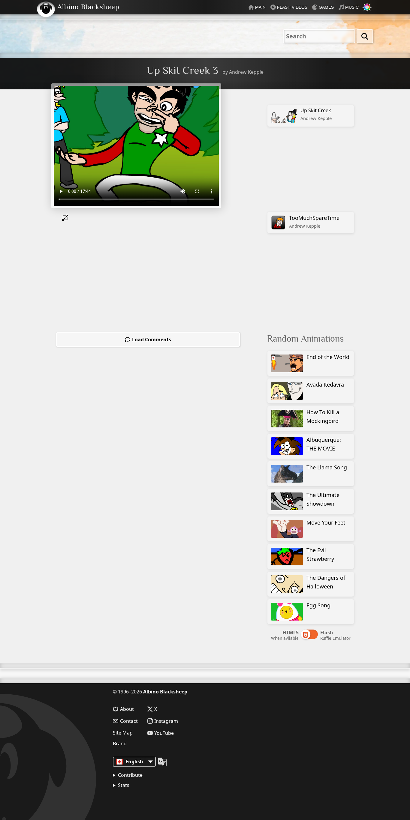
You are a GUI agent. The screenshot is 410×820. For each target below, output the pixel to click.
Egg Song (318, 605)
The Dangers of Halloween (325, 582)
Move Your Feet (325, 522)
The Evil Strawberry (320, 554)
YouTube (164, 733)
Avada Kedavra (325, 384)
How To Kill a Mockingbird (322, 416)
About (127, 709)
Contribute (130, 775)
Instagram (166, 721)
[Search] (365, 36)
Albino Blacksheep (165, 691)
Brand (120, 743)
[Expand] (66, 217)
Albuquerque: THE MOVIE (323, 444)
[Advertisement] (313, 168)
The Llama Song (326, 467)
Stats (123, 785)
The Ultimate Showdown (322, 499)
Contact (129, 721)
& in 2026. (141, 800)
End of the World (327, 357)
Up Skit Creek (316, 114)
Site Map (123, 732)
